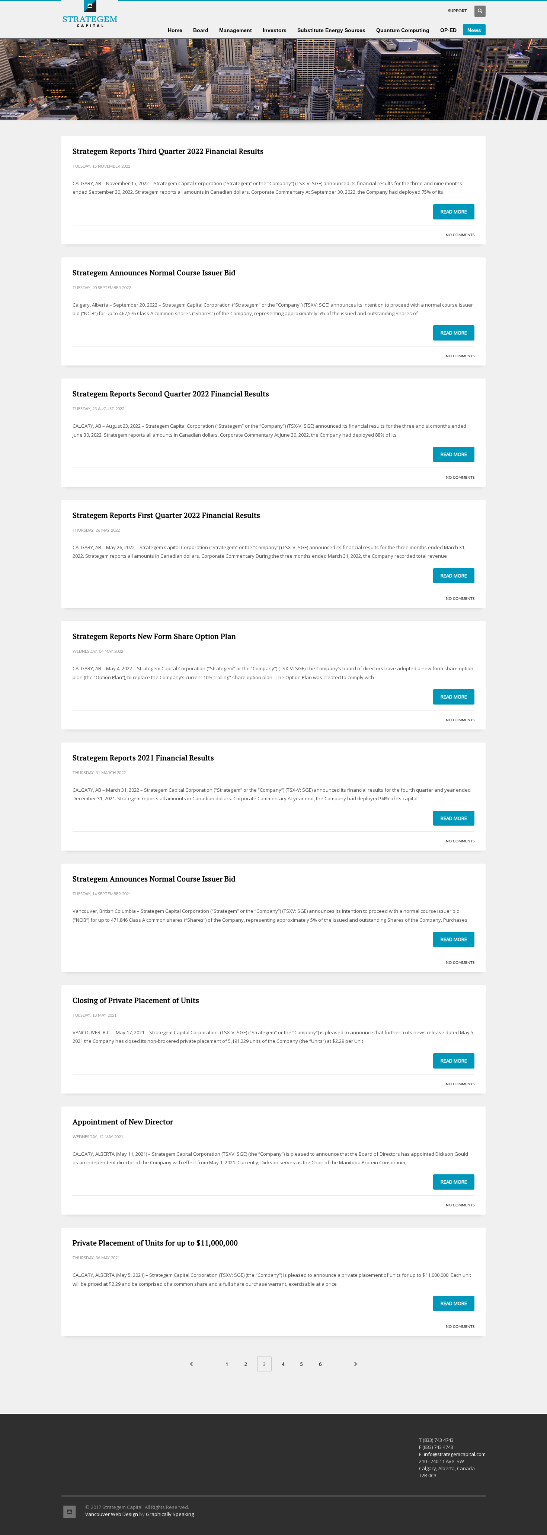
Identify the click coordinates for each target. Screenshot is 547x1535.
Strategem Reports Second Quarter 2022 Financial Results (171, 394)
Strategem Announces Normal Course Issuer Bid (154, 273)
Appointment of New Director (123, 1122)
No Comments (460, 235)
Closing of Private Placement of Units (136, 1000)
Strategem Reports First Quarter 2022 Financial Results (166, 515)
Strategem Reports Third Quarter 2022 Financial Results (168, 151)
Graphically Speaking (170, 1514)
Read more (454, 211)
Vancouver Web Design (111, 1514)
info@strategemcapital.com (455, 1454)
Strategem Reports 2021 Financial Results (143, 758)
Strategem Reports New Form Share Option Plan (154, 636)
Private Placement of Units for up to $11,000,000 (155, 1243)
